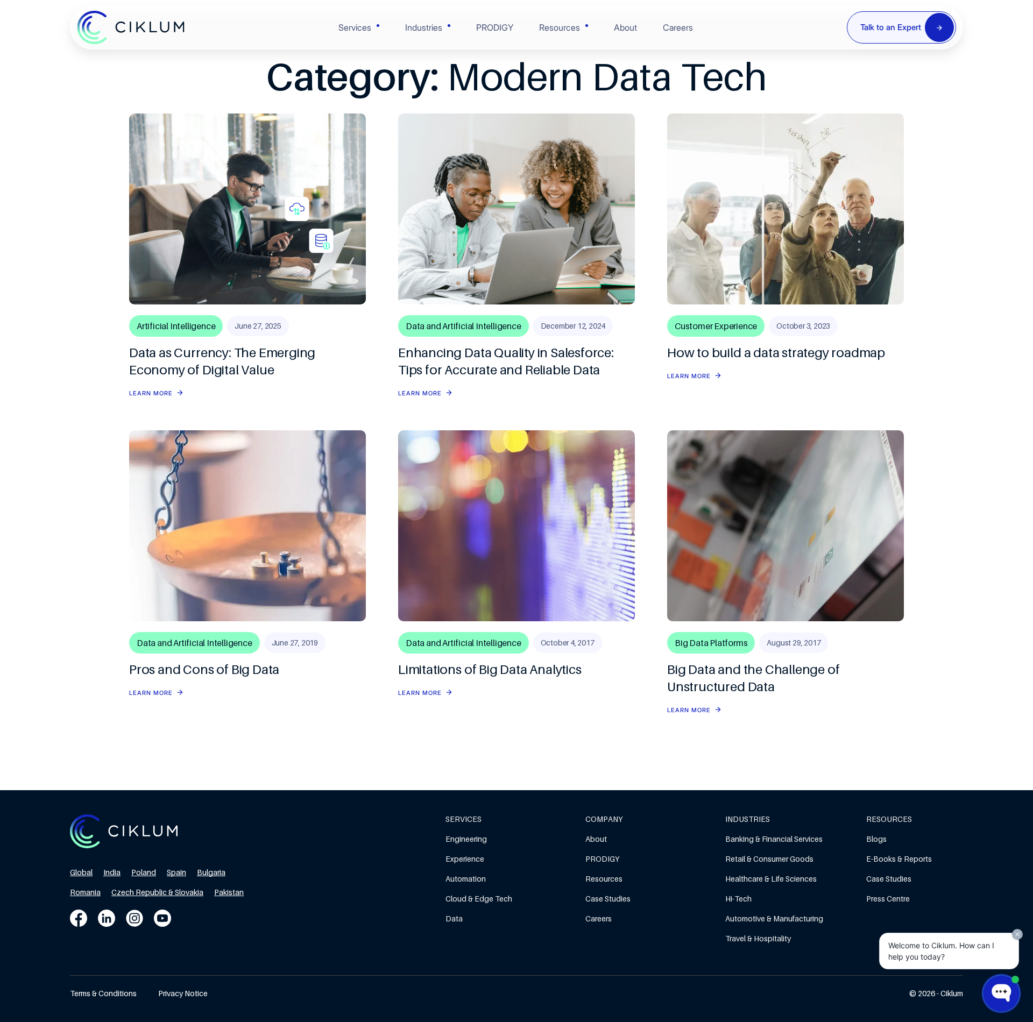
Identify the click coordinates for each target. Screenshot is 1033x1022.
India (112, 872)
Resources (559, 27)
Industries (423, 27)
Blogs (876, 838)
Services (354, 27)
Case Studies (608, 898)
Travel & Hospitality (758, 938)
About (625, 27)
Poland (143, 872)
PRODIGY (494, 27)
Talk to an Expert (890, 27)
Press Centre (888, 898)
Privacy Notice (183, 993)
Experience (464, 858)
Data (454, 918)
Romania (85, 892)
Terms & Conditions (103, 993)
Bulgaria (211, 872)
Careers (678, 27)
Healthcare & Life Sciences (771, 878)
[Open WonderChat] (1001, 993)
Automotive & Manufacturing (774, 918)
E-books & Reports (899, 858)
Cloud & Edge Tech (478, 898)
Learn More (151, 393)
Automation (465, 878)
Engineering (466, 838)
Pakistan (229, 892)
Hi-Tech (738, 898)
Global (81, 872)
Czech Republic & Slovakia (157, 892)
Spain (176, 872)
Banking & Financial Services (774, 838)
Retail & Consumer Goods (769, 858)
